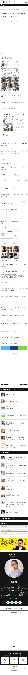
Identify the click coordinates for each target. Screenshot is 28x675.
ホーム (3, 7)
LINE (23, 348)
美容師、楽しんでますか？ (12, 408)
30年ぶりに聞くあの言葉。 (12, 512)
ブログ (7, 7)
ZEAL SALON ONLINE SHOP (14, 609)
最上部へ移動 (14, 646)
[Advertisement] (14, 37)
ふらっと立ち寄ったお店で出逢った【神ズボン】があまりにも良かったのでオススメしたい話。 (16, 504)
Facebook (14, 348)
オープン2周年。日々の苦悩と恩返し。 (15, 430)
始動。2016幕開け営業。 (12, 401)
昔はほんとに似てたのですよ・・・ (14, 495)
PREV (4, 384)
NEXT (23, 384)
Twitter (5, 348)
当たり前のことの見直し (12, 394)
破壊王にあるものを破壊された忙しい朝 (15, 473)
